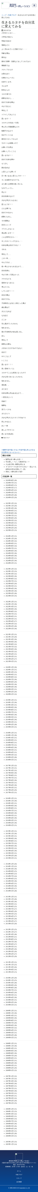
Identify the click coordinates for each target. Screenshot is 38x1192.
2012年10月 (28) (11, 934)
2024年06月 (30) (11, 551)
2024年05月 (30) (11, 553)
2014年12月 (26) (11, 864)
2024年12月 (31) (11, 536)
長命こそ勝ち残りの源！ (14, 471)
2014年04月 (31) (11, 883)
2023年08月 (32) (11, 579)
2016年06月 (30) (11, 813)
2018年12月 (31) (11, 733)
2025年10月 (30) (11, 508)
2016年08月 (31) (11, 808)
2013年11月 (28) (11, 899)
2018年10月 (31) (11, 738)
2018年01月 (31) (11, 760)
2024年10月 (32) (11, 541)
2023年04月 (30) (11, 588)
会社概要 (19, 1182)
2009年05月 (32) (11, 1028)
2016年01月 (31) (11, 825)
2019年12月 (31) (11, 700)
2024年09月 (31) (11, 543)
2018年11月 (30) (11, 735)
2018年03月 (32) (11, 755)
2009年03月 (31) (11, 1033)
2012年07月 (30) (11, 942)
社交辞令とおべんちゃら (11, 452)
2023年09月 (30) (11, 576)
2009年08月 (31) (11, 1020)
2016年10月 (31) (11, 803)
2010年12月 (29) (11, 978)
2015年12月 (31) (11, 831)
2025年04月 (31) (11, 523)
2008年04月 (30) (11, 1063)
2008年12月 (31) (11, 1043)
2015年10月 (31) (11, 836)
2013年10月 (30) (11, 901)
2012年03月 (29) (11, 951)
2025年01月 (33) (11, 530)
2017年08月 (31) (11, 775)
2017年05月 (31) (11, 783)
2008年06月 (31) (11, 1058)
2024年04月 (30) (11, 556)
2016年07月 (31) (11, 810)
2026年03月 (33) (11, 492)
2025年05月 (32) (11, 520)
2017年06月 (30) (11, 780)
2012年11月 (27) (11, 932)
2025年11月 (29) (11, 506)
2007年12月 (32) (11, 1076)
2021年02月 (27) (11, 659)
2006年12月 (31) (11, 1109)
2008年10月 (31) (11, 1048)
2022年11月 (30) (11, 604)
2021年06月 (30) (11, 649)
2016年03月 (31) (11, 820)
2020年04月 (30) (11, 687)
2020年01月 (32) (11, 694)
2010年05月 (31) (11, 995)
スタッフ (19, 1178)
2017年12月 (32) (11, 765)
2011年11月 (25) (11, 965)
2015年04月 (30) (11, 851)
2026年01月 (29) (11, 497)
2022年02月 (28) (11, 626)
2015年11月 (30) (11, 833)
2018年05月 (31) (11, 750)
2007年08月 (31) (11, 1086)
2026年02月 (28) (11, 495)
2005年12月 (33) (11, 1142)
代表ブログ (6, 437)
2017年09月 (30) (11, 773)
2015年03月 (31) (11, 853)
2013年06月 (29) (11, 911)
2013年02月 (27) (11, 921)
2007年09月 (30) (11, 1083)
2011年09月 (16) (11, 969)
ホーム (19, 1171)
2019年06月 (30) (11, 715)
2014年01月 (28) (11, 891)
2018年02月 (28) (11, 757)
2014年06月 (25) (11, 878)
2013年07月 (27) (11, 909)
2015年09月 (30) (11, 838)
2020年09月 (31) (11, 674)
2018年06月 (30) (11, 747)
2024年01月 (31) (11, 563)
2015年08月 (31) (11, 841)
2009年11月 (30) (11, 1013)
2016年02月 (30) (11, 823)
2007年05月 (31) (11, 1093)
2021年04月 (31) (11, 654)
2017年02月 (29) (11, 790)
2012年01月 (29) (11, 956)
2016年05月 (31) (11, 815)
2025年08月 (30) (11, 513)
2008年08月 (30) (11, 1053)
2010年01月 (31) (11, 1005)
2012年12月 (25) (11, 929)
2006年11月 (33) (11, 1111)
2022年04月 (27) (11, 621)
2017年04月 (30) (11, 785)
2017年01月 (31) (11, 792)
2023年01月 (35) (11, 596)
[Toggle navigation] (34, 5)
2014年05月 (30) (11, 881)
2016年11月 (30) (11, 801)
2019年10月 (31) (11, 705)
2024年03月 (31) (11, 558)
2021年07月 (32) (11, 647)
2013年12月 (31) (11, 896)
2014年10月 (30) (11, 869)
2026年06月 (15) (11, 485)
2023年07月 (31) (11, 581)
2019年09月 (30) (11, 707)
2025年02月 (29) (11, 528)
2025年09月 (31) (11, 510)
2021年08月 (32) (11, 644)
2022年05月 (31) (11, 619)
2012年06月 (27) (11, 944)
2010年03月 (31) (11, 1000)
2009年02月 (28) (11, 1035)
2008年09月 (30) (11, 1051)
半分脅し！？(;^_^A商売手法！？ (18, 462)
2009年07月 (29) (11, 1023)
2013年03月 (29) (11, 919)
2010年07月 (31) (11, 990)
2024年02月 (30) (11, 560)
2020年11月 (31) (11, 669)
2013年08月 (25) (11, 906)
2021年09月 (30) (11, 642)
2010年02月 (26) (11, 1002)
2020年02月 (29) (11, 692)
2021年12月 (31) (11, 634)
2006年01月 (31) (11, 1136)
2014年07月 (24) (11, 876)
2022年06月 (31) (11, 616)
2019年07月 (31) (11, 712)
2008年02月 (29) (11, 1068)
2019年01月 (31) (11, 727)
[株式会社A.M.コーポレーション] (6, 5)
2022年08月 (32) (11, 611)
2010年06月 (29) (11, 992)
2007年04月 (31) (11, 1096)
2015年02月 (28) (11, 855)
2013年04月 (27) (11, 916)
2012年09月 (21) (11, 937)
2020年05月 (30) (11, 684)
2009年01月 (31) (11, 1037)
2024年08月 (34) (11, 546)
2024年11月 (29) (11, 538)
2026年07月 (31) (11, 483)
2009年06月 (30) (11, 1025)
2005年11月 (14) (11, 1144)
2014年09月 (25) (11, 871)
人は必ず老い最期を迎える (15, 464)
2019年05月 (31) (11, 717)
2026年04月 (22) (11, 490)
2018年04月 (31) (11, 752)
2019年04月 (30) (11, 719)
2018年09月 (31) (11, 740)
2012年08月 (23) (11, 939)
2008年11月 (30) (11, 1046)
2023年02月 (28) (11, 593)
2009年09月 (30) (11, 1018)
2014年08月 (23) (11, 874)
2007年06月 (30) (11, 1091)
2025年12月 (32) (11, 503)
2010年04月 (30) (11, 997)
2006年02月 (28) (11, 1133)
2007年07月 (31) (11, 1088)
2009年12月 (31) (11, 1010)
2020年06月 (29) (11, 682)
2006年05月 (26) (11, 1126)
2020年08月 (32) (11, 677)
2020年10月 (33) (11, 672)
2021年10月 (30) (11, 639)
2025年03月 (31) (11, 525)
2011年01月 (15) (11, 972)
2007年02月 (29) (11, 1101)
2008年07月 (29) (11, 1055)
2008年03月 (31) (11, 1065)
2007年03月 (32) (11, 1098)
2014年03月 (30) (11, 886)
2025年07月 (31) (11, 515)
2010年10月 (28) (11, 983)
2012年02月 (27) (11, 954)
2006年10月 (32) (11, 1114)
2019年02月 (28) (11, 724)
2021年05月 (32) (11, 651)
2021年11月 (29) (11, 637)
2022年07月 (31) (11, 614)
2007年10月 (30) (11, 1081)
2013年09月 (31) (11, 904)
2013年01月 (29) (11, 923)
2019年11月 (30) (11, 702)
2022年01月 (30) (11, 628)
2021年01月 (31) (11, 661)
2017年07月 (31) (11, 778)
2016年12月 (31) (11, 798)
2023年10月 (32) (11, 574)
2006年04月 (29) (11, 1128)
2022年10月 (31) (11, 606)
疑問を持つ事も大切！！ (14, 459)
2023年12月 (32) (11, 569)
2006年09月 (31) (11, 1116)
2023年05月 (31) (11, 586)
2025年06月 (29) (11, 518)
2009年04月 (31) (11, 1030)
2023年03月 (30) (11, 591)
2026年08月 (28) (11, 480)
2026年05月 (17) (11, 488)
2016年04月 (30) (11, 818)
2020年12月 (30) (11, 667)
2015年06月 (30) (11, 846)
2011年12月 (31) (11, 962)
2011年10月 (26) (11, 967)
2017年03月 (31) (11, 787)
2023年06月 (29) (11, 583)
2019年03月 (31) (11, 722)
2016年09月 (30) (11, 806)
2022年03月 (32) (11, 624)
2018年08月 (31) (11, 742)
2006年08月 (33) (11, 1119)
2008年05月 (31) (11, 1060)
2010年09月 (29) (11, 985)
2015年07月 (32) (11, 843)
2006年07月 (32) (11, 1121)
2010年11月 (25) (11, 980)
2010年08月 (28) (11, 987)
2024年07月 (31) (11, 548)
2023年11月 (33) (11, 571)
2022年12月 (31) (11, 601)
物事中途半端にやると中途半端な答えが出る (18, 450)
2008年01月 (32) (11, 1070)
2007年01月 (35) (11, 1103)
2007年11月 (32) (11, 1078)
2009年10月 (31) (11, 1015)
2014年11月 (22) (11, 866)
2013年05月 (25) (11, 914)
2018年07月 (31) (11, 745)
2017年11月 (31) (11, 768)
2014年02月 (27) (11, 888)
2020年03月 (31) (11, 689)
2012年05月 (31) (11, 946)
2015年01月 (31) (11, 858)
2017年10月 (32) (11, 770)
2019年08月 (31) (11, 710)
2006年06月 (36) (11, 1124)
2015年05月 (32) (11, 848)
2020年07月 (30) (11, 679)
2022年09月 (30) (11, 609)
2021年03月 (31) (11, 656)
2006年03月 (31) (11, 1131)
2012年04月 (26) (11, 949)
